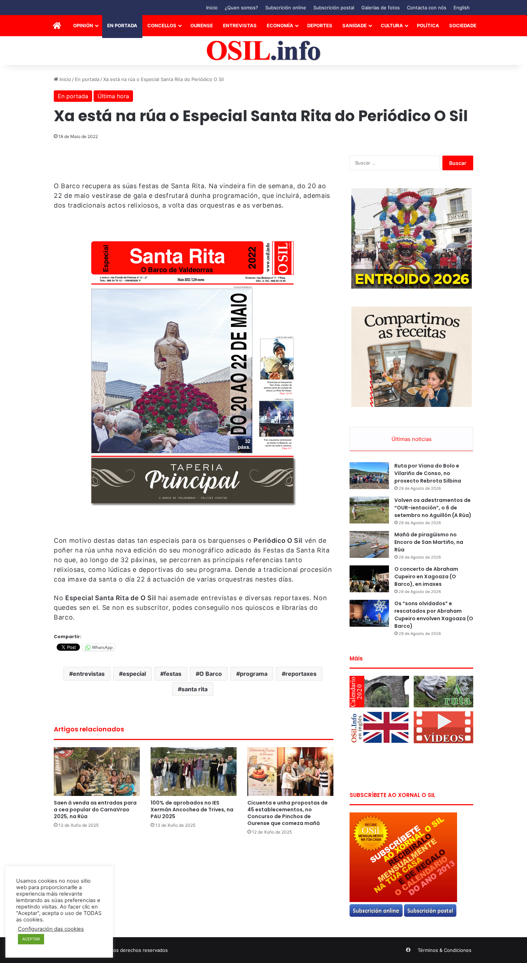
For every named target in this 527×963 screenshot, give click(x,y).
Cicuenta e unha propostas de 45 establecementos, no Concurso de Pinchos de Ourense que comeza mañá (287, 813)
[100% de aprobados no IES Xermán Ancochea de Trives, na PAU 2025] (194, 771)
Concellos (161, 25)
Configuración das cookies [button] (51, 929)
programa (253, 673)
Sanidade (354, 25)
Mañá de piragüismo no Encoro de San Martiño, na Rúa (428, 542)
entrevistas (89, 673)
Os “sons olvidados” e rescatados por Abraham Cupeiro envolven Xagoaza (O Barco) (433, 615)
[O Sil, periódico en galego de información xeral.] (263, 51)
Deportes (319, 25)
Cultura (392, 25)
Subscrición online (285, 7)
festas (172, 673)
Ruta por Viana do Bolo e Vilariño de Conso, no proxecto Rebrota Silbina (427, 473)
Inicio (212, 7)
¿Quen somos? (241, 7)
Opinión (83, 25)
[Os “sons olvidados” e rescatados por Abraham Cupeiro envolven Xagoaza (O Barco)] (369, 613)
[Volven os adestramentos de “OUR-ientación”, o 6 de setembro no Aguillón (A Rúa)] (369, 510)
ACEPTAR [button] (31, 938)
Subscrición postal (333, 7)
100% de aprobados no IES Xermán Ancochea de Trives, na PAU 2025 (192, 809)
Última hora (113, 96)
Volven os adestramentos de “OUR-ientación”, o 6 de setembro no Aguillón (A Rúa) (432, 508)
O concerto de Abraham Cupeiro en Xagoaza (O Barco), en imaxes (426, 576)
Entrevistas (240, 25)
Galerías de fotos (380, 7)
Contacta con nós (426, 7)
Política (428, 25)
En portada (122, 25)
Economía (280, 25)
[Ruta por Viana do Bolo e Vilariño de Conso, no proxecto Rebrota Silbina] (369, 475)
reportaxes (301, 673)
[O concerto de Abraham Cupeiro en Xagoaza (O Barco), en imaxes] (369, 578)
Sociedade (462, 25)
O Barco (210, 673)
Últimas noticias (411, 439)
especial (134, 673)
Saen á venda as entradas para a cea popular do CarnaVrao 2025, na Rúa (95, 809)
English (462, 7)
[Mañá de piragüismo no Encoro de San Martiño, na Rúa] (369, 544)
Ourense (201, 25)
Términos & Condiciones (444, 950)
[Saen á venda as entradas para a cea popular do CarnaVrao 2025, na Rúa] (97, 771)
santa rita (194, 689)
